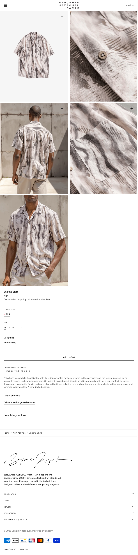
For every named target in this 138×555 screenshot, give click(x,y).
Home (7, 432)
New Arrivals (19, 432)
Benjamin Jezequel (21, 530)
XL (21, 322)
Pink (8, 309)
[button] (5, 5)
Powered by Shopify (42, 530)
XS (5, 322)
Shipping (21, 294)
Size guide (9, 332)
